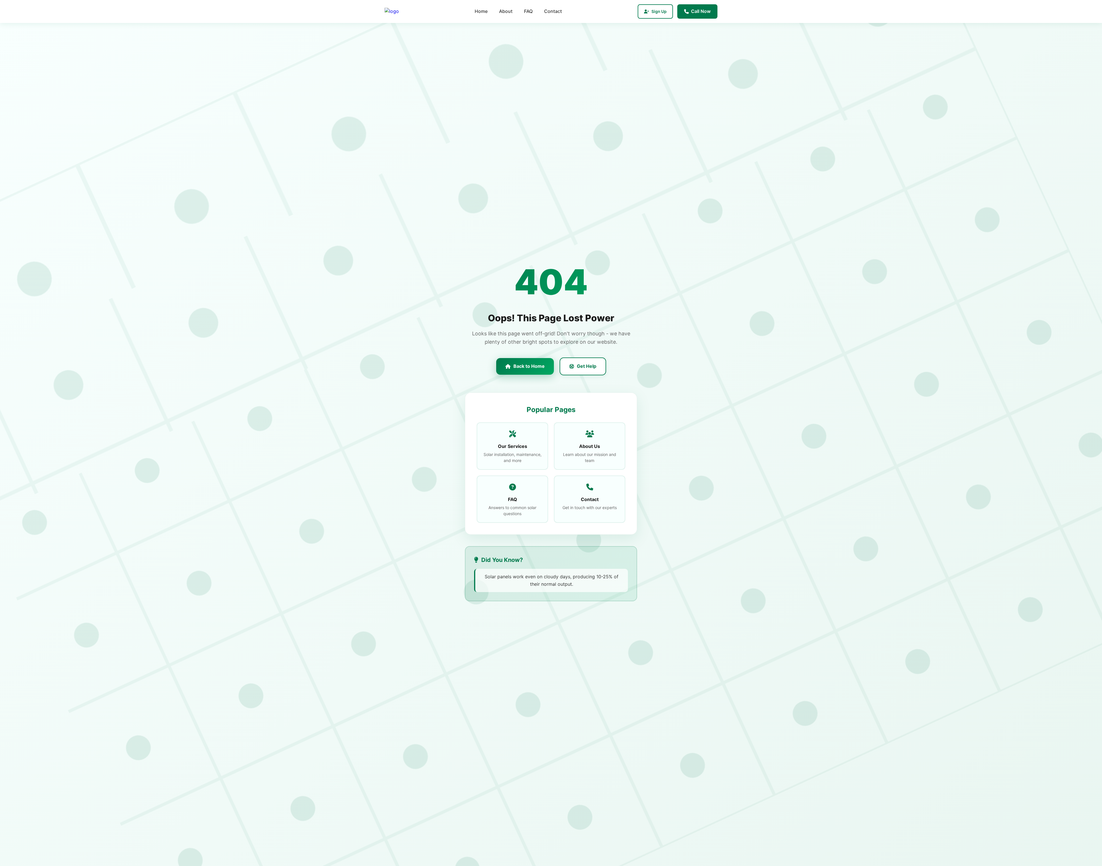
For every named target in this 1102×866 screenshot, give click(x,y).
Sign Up (659, 11)
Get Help (586, 366)
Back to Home (529, 366)
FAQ (528, 11)
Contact (553, 11)
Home (481, 11)
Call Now (701, 11)
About (506, 11)
